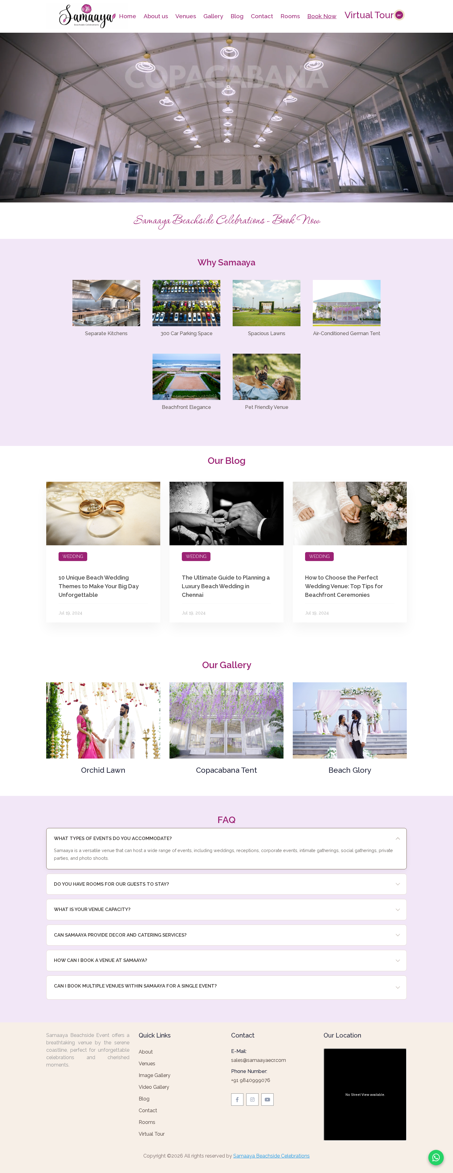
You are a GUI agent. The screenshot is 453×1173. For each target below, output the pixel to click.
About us (156, 16)
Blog (237, 16)
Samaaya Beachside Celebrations (271, 1156)
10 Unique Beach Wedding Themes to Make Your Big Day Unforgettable (99, 586)
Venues (185, 16)
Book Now (322, 16)
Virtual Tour (373, 15)
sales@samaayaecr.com (258, 1060)
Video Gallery (154, 1087)
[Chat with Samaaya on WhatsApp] (436, 1157)
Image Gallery (154, 1075)
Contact (262, 16)
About (146, 1052)
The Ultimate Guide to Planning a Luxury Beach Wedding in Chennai (226, 586)
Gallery (213, 16)
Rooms (290, 16)
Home (127, 16)
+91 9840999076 (250, 1080)
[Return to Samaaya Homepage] (87, 16)
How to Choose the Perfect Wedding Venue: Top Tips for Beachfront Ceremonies (344, 586)
